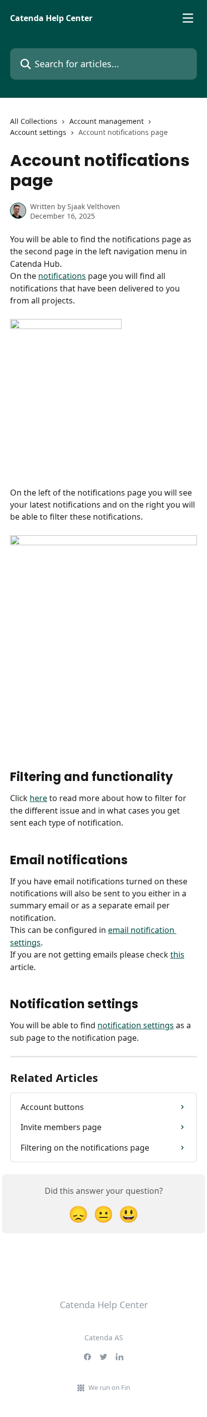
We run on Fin (109, 1387)
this (177, 954)
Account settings (38, 132)
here (38, 798)
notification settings (135, 1025)
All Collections (33, 121)
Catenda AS (103, 1337)
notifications (62, 275)
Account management (106, 121)
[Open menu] (188, 18)
